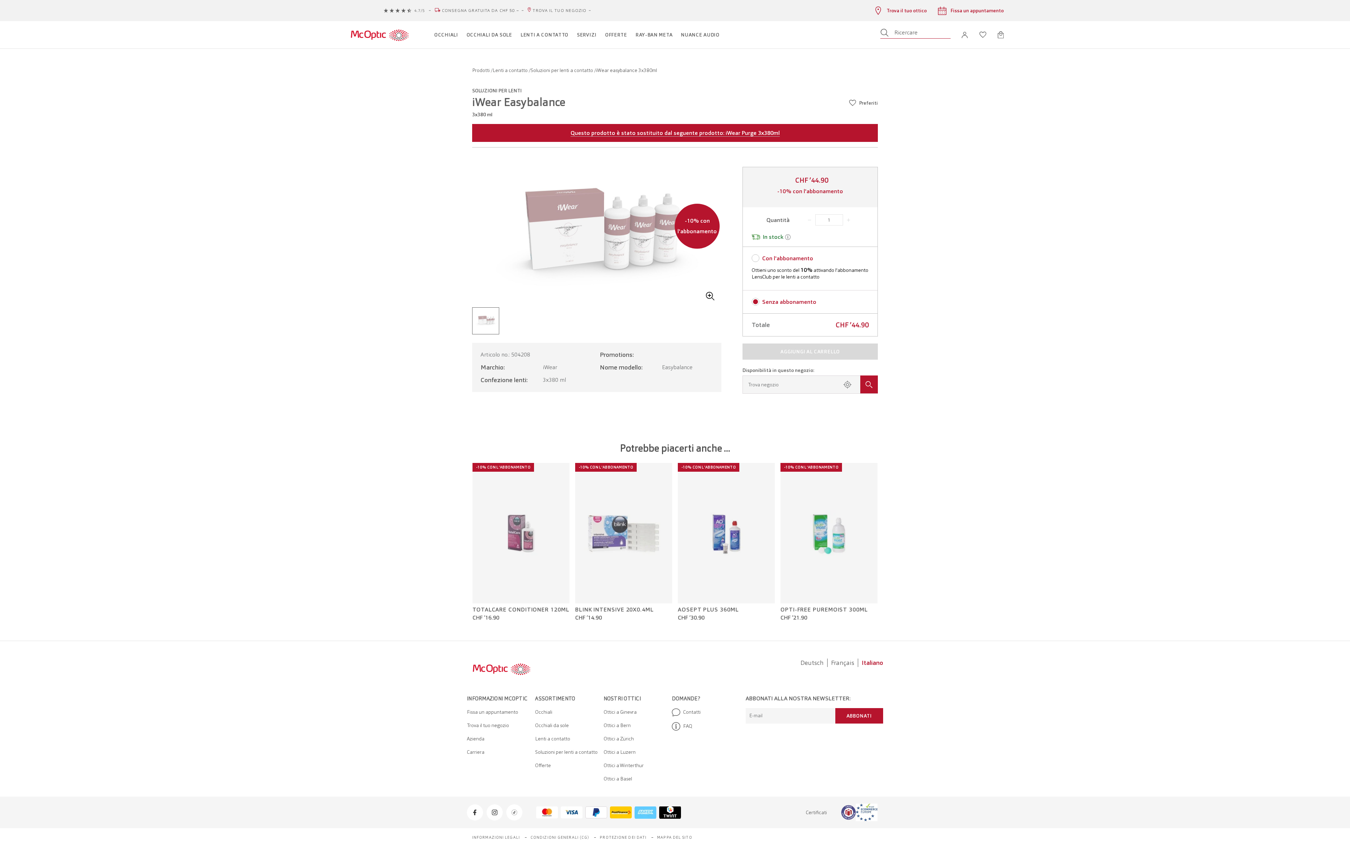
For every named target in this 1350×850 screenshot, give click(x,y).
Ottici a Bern (617, 725)
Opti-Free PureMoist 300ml (824, 610)
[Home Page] (380, 34)
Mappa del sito (674, 837)
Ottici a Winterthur (624, 765)
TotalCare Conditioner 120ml (521, 610)
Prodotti (481, 70)
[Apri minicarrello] (1000, 35)
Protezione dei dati (623, 837)
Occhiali (543, 712)
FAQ (687, 726)
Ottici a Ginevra (620, 712)
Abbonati (859, 716)
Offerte (543, 765)
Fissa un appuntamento (492, 712)
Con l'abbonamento (787, 258)
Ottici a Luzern (620, 752)
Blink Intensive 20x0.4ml (614, 610)
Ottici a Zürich (619, 738)
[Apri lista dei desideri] (983, 34)
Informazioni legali (496, 837)
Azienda (475, 738)
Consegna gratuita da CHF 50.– (481, 10)
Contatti (692, 712)
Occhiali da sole (552, 725)
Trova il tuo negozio (559, 10)
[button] (965, 35)
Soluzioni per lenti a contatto (562, 70)
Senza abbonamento (789, 302)
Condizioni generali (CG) (560, 837)
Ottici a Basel (618, 779)
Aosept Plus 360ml (708, 610)
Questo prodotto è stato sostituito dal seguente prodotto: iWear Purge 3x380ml (675, 133)
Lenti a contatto (511, 70)
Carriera (475, 752)
